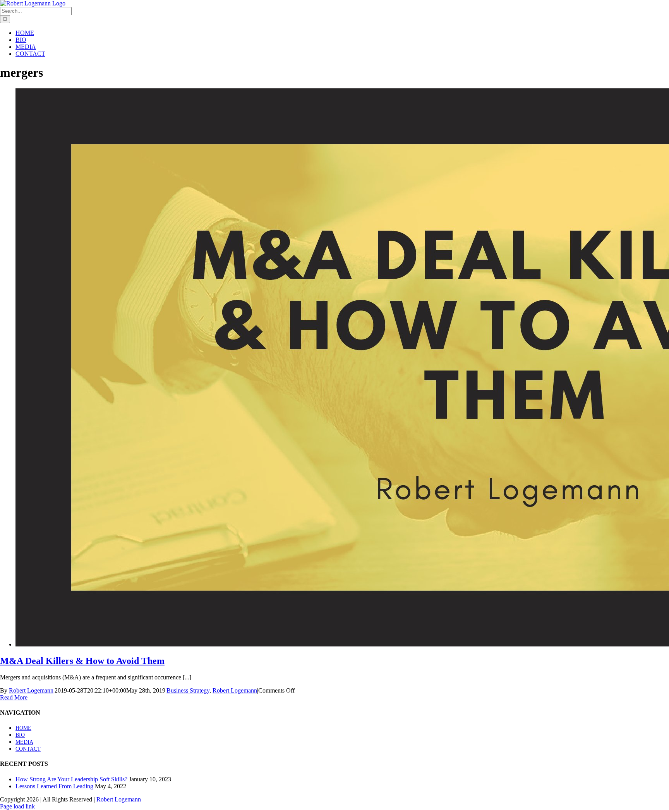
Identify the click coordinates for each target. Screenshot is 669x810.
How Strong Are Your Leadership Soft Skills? (71, 779)
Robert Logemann (31, 690)
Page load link (17, 806)
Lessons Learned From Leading (54, 786)
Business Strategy (187, 690)
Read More (13, 697)
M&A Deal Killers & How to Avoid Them (82, 661)
